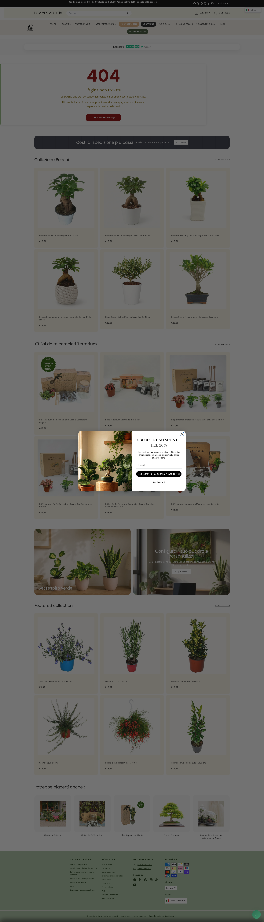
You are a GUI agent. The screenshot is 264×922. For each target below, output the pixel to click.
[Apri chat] (256, 914)
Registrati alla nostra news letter (159, 474)
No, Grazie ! (159, 482)
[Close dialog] (182, 434)
